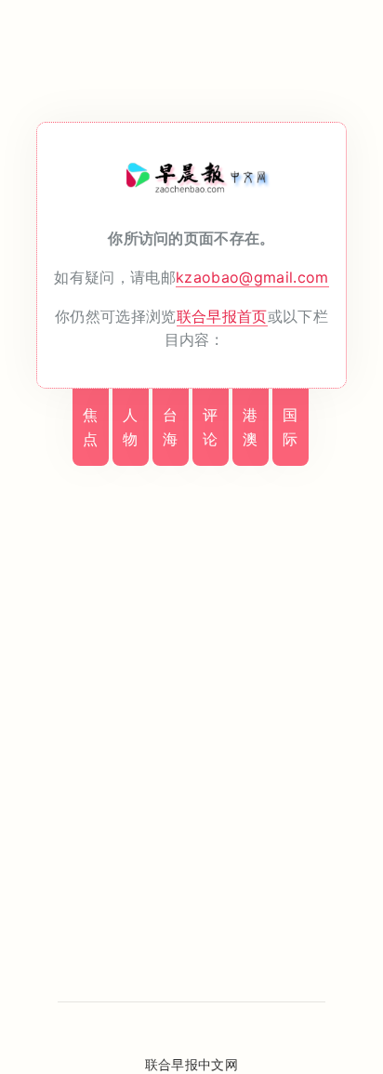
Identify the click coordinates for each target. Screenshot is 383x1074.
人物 (130, 426)
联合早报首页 (222, 316)
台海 (170, 426)
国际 (290, 426)
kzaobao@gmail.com (252, 277)
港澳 (250, 426)
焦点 (90, 426)
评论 (210, 426)
